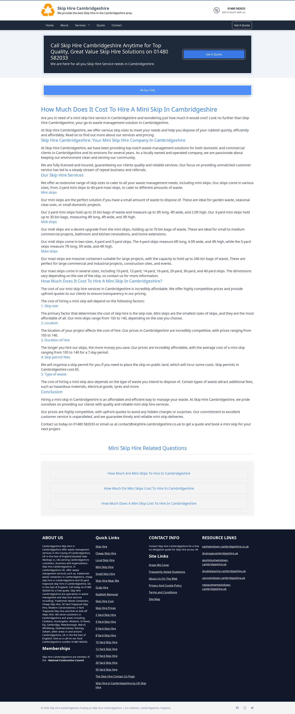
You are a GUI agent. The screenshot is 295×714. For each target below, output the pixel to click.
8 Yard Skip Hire (106, 635)
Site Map (154, 599)
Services (80, 25)
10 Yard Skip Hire (106, 642)
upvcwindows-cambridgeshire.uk (223, 578)
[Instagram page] (245, 708)
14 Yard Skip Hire (106, 656)
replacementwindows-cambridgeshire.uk (216, 587)
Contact (117, 25)
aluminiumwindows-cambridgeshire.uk (215, 562)
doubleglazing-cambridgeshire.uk (224, 571)
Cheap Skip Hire (106, 553)
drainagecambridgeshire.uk (220, 553)
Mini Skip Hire (105, 567)
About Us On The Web (163, 579)
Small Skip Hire (105, 574)
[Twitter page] (252, 708)
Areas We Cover (159, 565)
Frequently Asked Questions (167, 572)
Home (50, 25)
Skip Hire (101, 546)
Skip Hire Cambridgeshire (83, 8)
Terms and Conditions (163, 592)
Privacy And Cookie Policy (165, 585)
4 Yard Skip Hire (106, 622)
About (64, 25)
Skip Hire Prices (106, 608)
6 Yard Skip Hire (106, 628)
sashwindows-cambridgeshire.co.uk (225, 546)
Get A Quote (242, 25)
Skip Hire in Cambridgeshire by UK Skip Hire (121, 685)
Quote (101, 25)
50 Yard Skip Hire (106, 669)
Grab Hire (102, 587)
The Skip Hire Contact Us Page (115, 676)
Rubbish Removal (107, 594)
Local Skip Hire (105, 560)
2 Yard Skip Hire (106, 615)
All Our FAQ (147, 90)
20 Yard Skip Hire (106, 663)
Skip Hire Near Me (107, 581)
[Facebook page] (237, 708)
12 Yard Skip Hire (106, 649)
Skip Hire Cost (105, 601)
